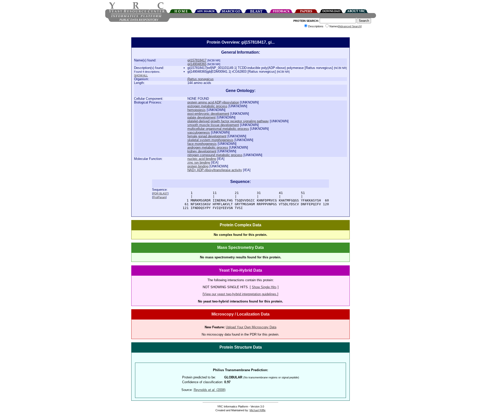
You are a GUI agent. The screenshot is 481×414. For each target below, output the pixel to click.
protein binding (197, 166)
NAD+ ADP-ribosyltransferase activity (214, 170)
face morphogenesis (202, 144)
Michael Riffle (258, 410)
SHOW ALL (141, 75)
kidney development (201, 151)
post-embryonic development (208, 114)
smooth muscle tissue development (213, 125)
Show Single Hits (264, 287)
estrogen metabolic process (207, 106)
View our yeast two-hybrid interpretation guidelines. (240, 294)
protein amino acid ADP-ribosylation (213, 102)
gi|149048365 (196, 64)
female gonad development (206, 136)
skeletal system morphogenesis (210, 140)
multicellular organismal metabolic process (218, 129)
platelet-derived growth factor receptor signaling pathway (228, 121)
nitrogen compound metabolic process (215, 155)
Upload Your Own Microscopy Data (251, 327)
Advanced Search (350, 26)
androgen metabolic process (207, 147)
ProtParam (159, 197)
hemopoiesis (196, 110)
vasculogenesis (198, 132)
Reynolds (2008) (209, 390)
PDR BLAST (160, 193)
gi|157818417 (196, 60)
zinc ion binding (198, 162)
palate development (201, 117)
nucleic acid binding (201, 159)
